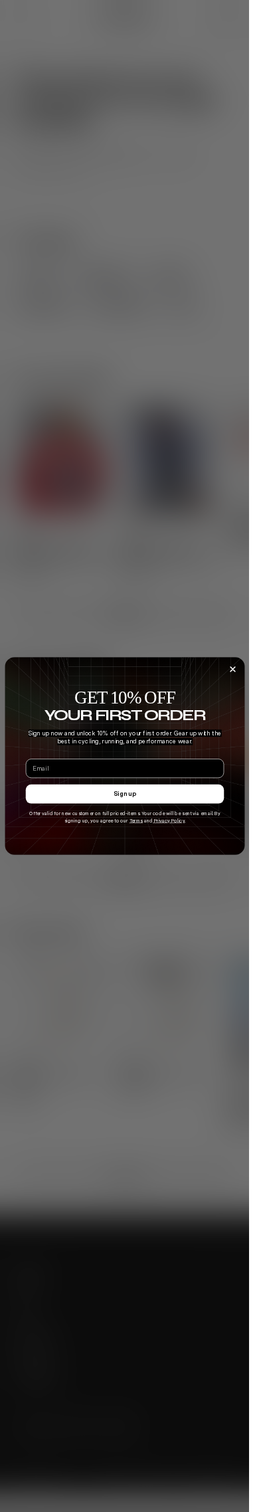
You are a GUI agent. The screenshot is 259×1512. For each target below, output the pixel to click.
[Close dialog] (232, 669)
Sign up (125, 793)
